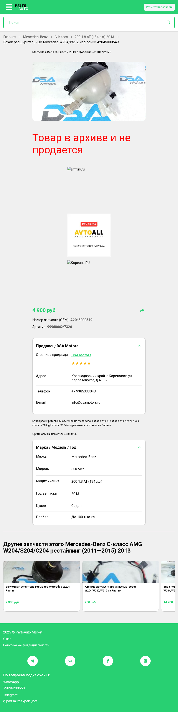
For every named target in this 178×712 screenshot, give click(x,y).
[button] (89, 346)
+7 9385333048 (83, 391)
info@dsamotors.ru (85, 402)
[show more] (9, 7)
